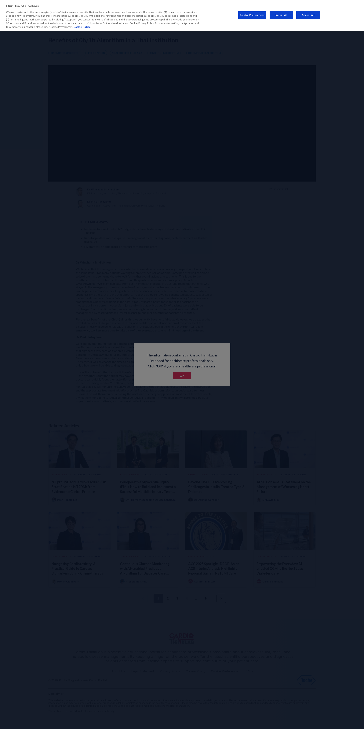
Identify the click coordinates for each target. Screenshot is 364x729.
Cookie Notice (82, 26)
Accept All (308, 14)
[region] (182, 15)
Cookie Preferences (252, 14)
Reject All (281, 14)
